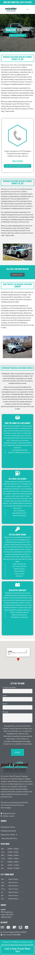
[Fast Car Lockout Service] (17, 529)
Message (5, 712)
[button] (18, 659)
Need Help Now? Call (11, 2)
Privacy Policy (9, 805)
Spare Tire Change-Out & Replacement (17, 423)
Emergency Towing (8, 827)
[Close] (26, 651)
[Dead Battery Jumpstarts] (17, 584)
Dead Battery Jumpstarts (17, 590)
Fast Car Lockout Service (17, 534)
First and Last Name (9, 687)
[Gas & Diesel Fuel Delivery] (17, 473)
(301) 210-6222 (26, 2)
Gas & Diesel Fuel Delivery (18, 479)
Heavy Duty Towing (8, 834)
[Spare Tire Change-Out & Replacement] (17, 417)
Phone (5, 703)
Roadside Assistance (8, 831)
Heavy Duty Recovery (9, 838)
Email (5, 695)
